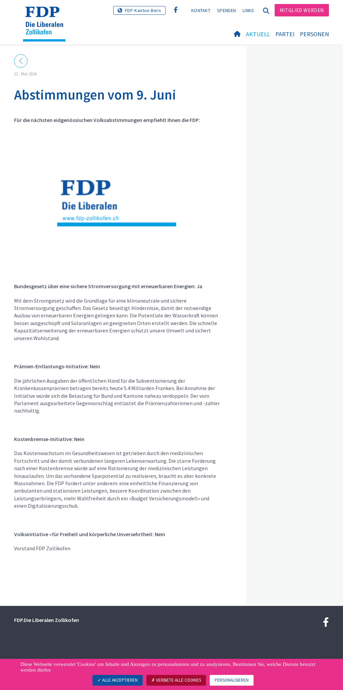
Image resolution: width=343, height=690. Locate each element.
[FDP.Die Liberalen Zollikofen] (46, 15)
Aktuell (258, 34)
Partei (284, 34)
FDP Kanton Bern (143, 10)
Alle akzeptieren (119, 680)
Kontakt (200, 10)
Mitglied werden (302, 10)
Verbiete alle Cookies (178, 680)
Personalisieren (232, 680)
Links (248, 10)
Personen (314, 34)
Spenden (226, 10)
